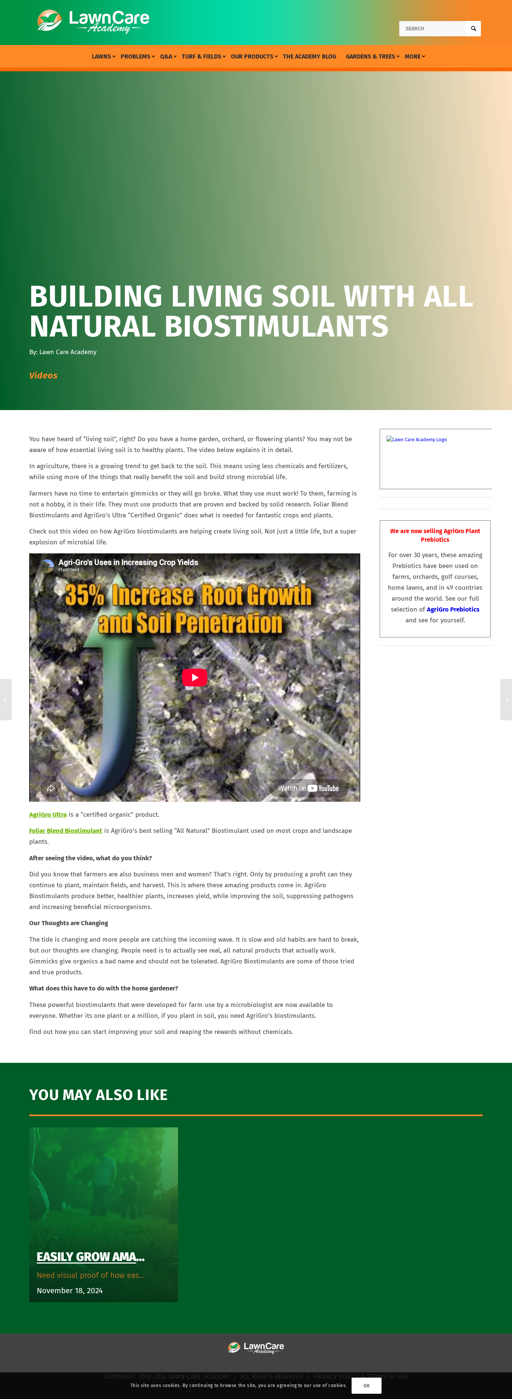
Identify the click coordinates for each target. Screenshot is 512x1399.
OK (367, 1385)
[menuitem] (101, 56)
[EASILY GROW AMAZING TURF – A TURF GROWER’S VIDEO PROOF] (6, 699)
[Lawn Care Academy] (93, 22)
